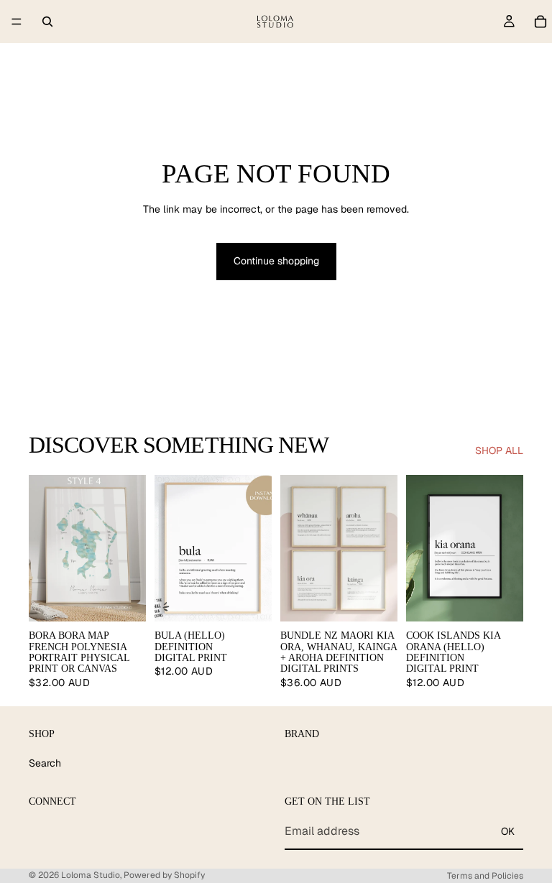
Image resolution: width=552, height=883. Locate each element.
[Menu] (16, 21)
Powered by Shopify (164, 875)
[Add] (249, 599)
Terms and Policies (485, 876)
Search (45, 763)
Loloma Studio (90, 875)
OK (508, 831)
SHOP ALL (499, 450)
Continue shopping (276, 260)
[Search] (47, 21)
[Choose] (124, 599)
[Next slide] (130, 548)
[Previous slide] (44, 548)
